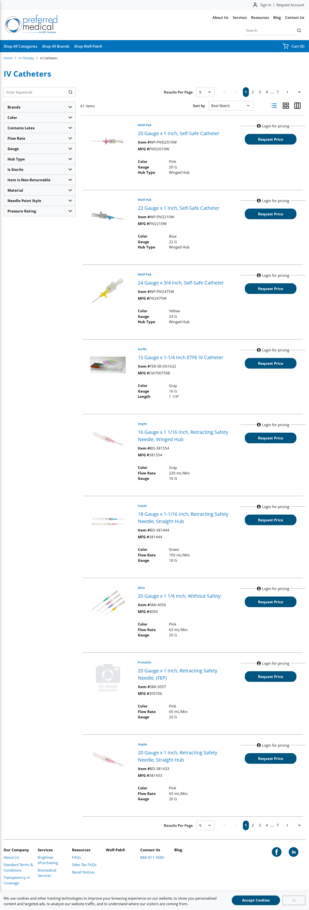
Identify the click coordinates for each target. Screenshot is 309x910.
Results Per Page (178, 92)
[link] (224, 91)
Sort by (199, 105)
